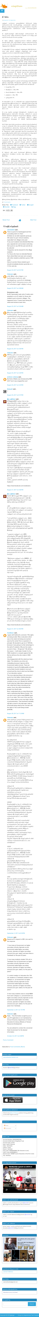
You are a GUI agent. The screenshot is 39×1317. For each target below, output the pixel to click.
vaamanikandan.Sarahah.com (10, 1057)
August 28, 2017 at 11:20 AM (15, 713)
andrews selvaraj (12, 377)
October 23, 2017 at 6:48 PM (15, 1036)
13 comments (7, 202)
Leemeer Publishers (8, 1271)
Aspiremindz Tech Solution (31, 1315)
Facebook (15, 205)
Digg (14, 207)
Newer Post (6, 220)
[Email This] (7, 210)
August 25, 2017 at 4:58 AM (15, 288)
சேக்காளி (10, 389)
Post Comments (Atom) (17, 1047)
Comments (8, 1128)
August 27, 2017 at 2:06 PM (15, 490)
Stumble (7, 207)
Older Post (33, 220)
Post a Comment (8, 1040)
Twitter (23, 205)
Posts (6, 1125)
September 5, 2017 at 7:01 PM (16, 1010)
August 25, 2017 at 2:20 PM (15, 373)
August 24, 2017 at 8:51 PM (15, 270)
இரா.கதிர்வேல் (11, 399)
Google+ (31, 205)
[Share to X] (10, 210)
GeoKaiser (10, 633)
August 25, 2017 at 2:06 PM (15, 349)
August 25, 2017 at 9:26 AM (15, 306)
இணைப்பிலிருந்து (15, 1112)
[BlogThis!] (8, 210)
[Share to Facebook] (12, 210)
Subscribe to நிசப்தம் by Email (10, 1292)
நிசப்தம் (12, 1315)
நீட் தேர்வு (5, 17)
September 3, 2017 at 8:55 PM (16, 933)
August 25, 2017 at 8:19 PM (15, 395)
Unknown (10, 274)
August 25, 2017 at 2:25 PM (15, 385)
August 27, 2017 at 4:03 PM (15, 629)
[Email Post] (3, 210)
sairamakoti (11, 230)
